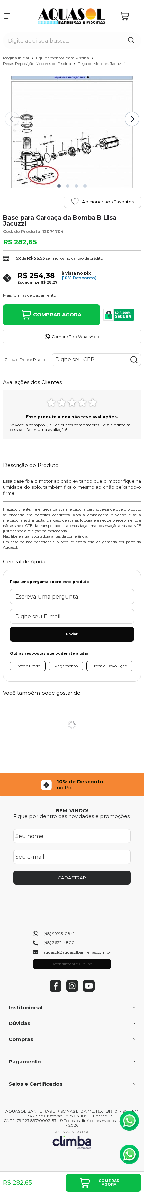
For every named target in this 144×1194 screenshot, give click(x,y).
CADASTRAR (72, 877)
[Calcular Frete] (134, 359)
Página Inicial (16, 57)
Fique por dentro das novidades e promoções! (72, 816)
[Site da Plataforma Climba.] (72, 1139)
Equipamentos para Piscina (63, 57)
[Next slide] (132, 119)
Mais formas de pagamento (29, 295)
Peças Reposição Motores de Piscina (37, 63)
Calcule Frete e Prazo (24, 360)
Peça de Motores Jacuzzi (101, 63)
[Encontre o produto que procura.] (131, 40)
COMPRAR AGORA (57, 314)
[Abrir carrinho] (129, 16)
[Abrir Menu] (8, 16)
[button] (59, 186)
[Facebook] (55, 990)
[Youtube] (89, 990)
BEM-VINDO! (72, 810)
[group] (72, 784)
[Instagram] (72, 990)
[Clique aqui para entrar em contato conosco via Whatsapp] (129, 1121)
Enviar (72, 634)
